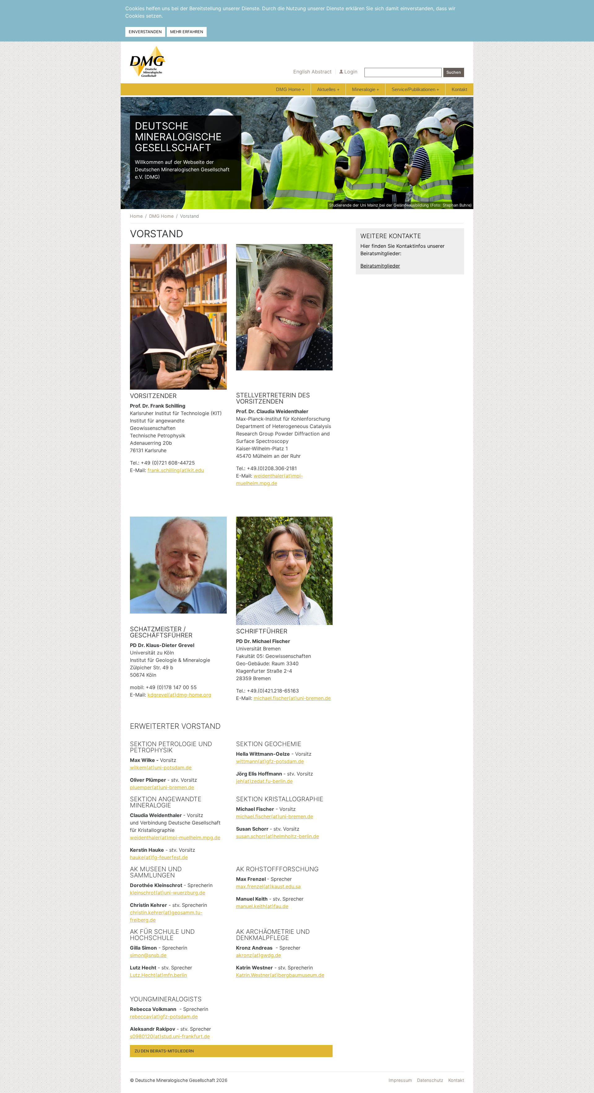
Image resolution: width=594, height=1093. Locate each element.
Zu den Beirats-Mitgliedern (164, 1051)
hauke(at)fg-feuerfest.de (159, 857)
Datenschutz (430, 1080)
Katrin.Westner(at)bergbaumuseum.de (280, 975)
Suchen (453, 72)
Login (350, 71)
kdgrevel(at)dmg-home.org (179, 695)
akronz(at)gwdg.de (258, 955)
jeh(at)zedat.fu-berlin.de (264, 781)
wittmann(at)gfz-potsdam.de (270, 761)
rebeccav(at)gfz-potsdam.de (164, 1016)
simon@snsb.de (148, 955)
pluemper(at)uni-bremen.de (162, 787)
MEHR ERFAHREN (186, 31)
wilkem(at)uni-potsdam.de (161, 767)
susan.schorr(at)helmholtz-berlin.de (277, 836)
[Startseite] (148, 61)
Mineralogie (365, 89)
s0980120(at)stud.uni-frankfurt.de (170, 1036)
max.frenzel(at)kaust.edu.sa (268, 886)
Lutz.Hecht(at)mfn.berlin (158, 975)
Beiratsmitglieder (380, 266)
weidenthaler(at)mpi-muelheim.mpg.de (175, 837)
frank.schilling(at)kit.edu (176, 470)
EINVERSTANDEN (145, 31)
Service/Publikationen (415, 89)
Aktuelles (328, 89)
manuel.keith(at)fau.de (262, 906)
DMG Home (290, 89)
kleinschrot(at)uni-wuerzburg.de (167, 893)
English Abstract (312, 71)
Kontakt (459, 89)
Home (136, 216)
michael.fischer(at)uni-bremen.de (292, 698)
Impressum (400, 1080)
